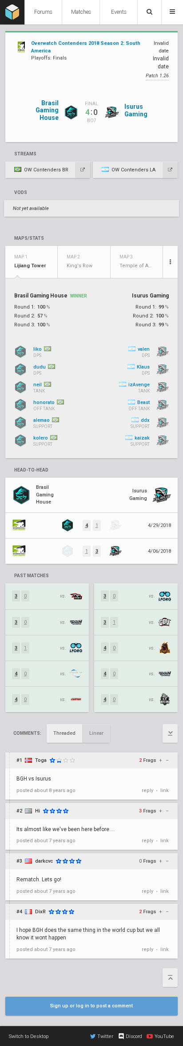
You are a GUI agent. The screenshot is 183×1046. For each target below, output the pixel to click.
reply (147, 790)
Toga (41, 760)
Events (119, 12)
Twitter (105, 1036)
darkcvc (44, 861)
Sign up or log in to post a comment (91, 1006)
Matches (81, 12)
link (164, 790)
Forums (43, 12)
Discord (134, 1036)
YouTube (164, 1036)
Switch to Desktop (28, 1036)
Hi (37, 811)
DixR (40, 912)
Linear (96, 733)
